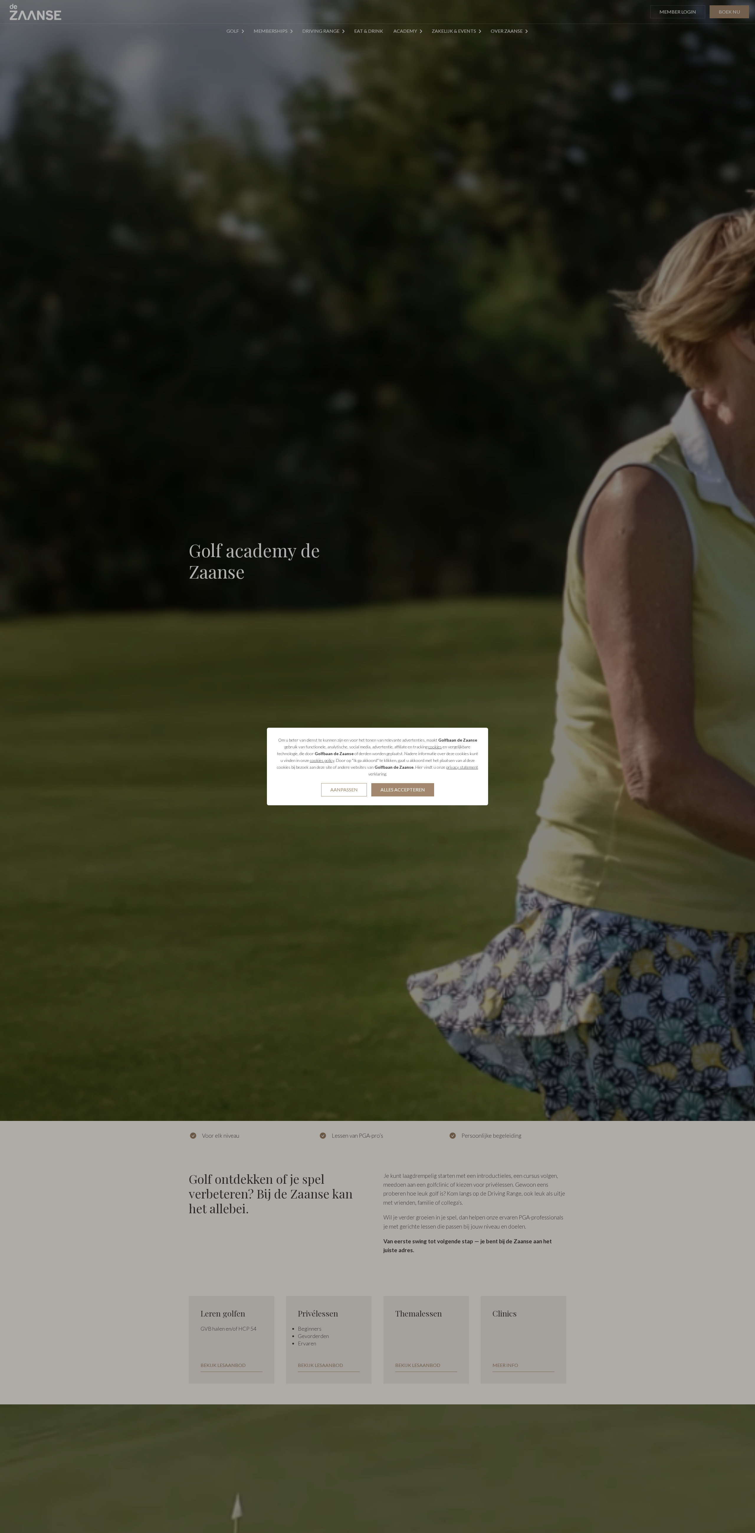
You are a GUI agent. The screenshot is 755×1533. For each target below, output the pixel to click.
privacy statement (462, 767)
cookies (435, 746)
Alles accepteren (402, 789)
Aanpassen (344, 789)
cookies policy (322, 760)
